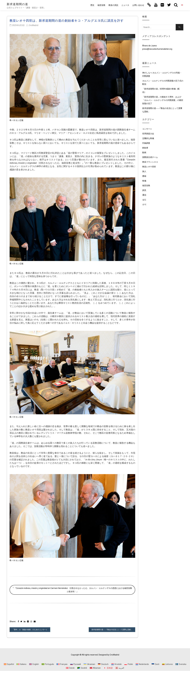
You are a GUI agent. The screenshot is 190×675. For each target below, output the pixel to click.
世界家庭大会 (148, 134)
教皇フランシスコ (150, 162)
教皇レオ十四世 (149, 167)
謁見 (144, 190)
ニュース (125, 5)
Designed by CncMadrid (109, 655)
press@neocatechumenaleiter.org (157, 49)
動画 (144, 152)
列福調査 (146, 143)
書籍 (144, 176)
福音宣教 (101, 5)
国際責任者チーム (150, 157)
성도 (144, 200)
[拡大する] (131, 37)
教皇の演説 (113, 5)
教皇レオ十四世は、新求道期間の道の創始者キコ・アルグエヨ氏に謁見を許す (67, 20)
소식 (144, 204)
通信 (144, 195)
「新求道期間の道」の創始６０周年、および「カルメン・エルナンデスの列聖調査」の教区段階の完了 (162, 100)
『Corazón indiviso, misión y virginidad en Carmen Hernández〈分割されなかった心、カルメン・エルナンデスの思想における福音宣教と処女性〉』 (72, 590)
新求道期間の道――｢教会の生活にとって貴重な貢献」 (112, 630)
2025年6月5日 (18, 25)
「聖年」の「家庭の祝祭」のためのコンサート (29, 630)
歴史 (92, 5)
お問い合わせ (138, 5)
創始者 (145, 148)
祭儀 (144, 181)
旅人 (144, 171)
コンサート (147, 129)
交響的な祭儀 (148, 138)
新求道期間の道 (17, 4)
